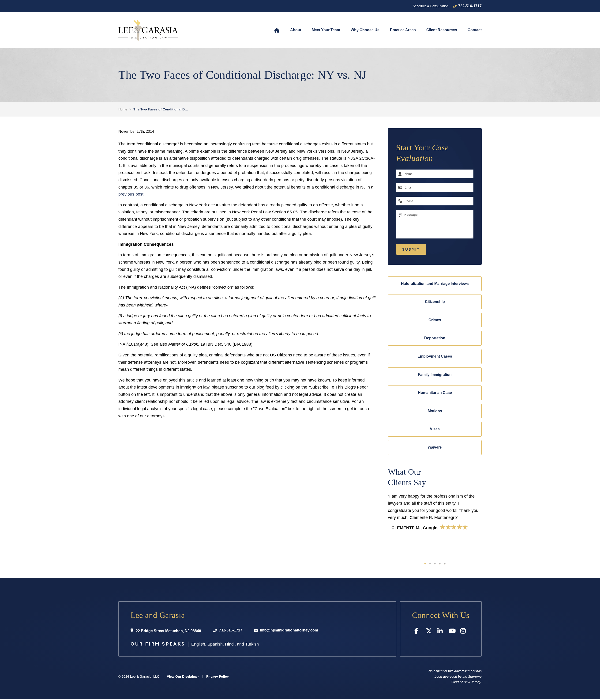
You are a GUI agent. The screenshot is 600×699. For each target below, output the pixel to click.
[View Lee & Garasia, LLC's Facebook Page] (417, 631)
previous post (130, 194)
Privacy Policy (217, 676)
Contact (475, 30)
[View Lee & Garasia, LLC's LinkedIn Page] (440, 631)
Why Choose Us (365, 30)
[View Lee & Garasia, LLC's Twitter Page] (429, 631)
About (295, 30)
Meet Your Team (326, 30)
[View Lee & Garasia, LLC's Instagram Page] (463, 631)
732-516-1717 (470, 6)
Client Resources (441, 30)
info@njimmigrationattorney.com (289, 630)
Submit (411, 249)
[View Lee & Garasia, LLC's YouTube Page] (452, 631)
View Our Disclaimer (183, 676)
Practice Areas (403, 30)
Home (277, 30)
